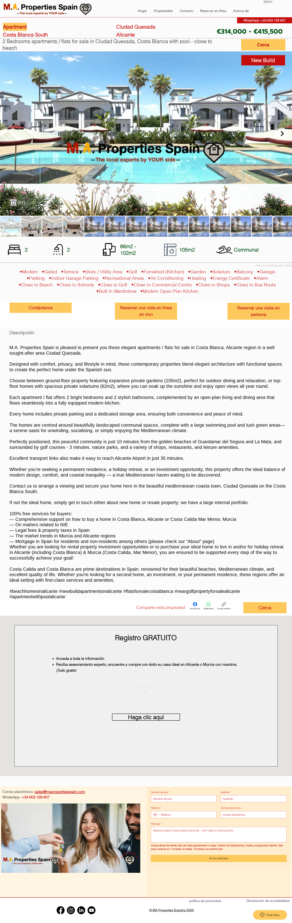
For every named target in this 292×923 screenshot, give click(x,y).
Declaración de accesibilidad (268, 901)
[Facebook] (192, 607)
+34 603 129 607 (26, 797)
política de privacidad (205, 901)
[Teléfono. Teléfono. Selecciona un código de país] (156, 815)
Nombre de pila (160, 792)
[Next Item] (282, 133)
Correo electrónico (231, 807)
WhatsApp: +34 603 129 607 (265, 20)
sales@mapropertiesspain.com (60, 791)
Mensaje (156, 823)
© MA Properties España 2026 (171, 910)
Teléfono (156, 807)
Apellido (226, 792)
